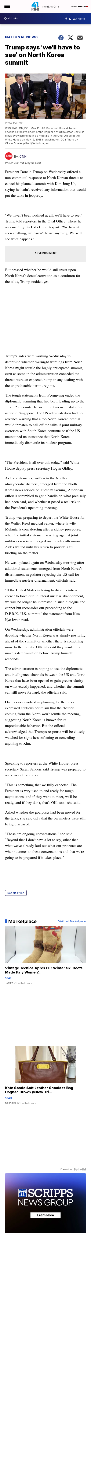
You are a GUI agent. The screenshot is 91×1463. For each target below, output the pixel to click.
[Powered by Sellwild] (80, 1169)
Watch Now (78, 6)
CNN (22, 156)
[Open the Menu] (7, 6)
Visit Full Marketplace (72, 921)
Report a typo (15, 892)
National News (21, 37)
